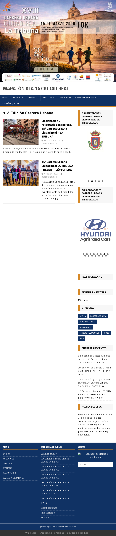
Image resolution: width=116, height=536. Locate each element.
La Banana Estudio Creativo (64, 526)
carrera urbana (98, 316)
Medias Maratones (89, 332)
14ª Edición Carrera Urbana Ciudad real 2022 (55, 492)
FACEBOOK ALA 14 (92, 276)
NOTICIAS (47, 97)
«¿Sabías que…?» (10, 103)
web (82, 338)
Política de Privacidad (52, 533)
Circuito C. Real (88, 321)
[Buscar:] (95, 464)
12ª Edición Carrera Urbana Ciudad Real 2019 (55, 476)
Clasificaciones (49, 508)
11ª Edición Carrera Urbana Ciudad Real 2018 (55, 468)
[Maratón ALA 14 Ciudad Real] (58, 80)
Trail (106, 332)
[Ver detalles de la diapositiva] (95, 153)
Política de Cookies (77, 533)
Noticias (45, 517)
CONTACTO (33, 97)
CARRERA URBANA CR (85, 97)
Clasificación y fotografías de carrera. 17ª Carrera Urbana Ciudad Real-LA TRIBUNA (94, 383)
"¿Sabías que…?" (49, 454)
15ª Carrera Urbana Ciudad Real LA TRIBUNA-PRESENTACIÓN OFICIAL (58, 165)
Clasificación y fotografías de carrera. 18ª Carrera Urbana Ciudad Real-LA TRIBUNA (94, 359)
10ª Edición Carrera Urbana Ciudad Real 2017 (55, 460)
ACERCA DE (18, 97)
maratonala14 (49, 143)
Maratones (85, 327)
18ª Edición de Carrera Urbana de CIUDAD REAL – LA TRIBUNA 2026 (94, 371)
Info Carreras (48, 513)
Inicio (5, 97)
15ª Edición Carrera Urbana (55, 498)
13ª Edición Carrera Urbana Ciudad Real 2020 (55, 484)
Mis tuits (83, 300)
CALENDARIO (65, 97)
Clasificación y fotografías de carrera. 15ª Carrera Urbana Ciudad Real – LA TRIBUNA (57, 128)
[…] (70, 152)
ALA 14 (83, 316)
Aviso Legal (31, 533)
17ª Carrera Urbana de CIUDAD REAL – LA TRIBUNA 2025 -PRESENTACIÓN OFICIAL (94, 394)
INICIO (6, 454)
